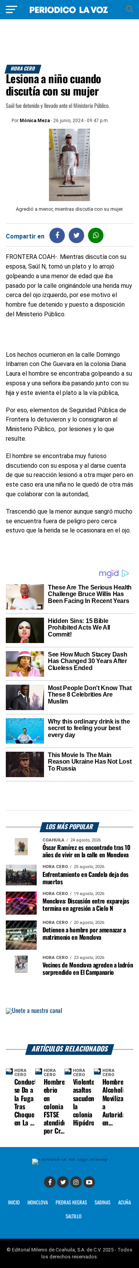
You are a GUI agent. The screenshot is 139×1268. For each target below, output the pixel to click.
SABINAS (102, 1203)
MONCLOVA (37, 1203)
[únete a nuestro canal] (69, 1026)
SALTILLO (73, 1216)
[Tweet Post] (76, 235)
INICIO (14, 1203)
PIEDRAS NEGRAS (71, 1203)
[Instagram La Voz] (76, 1182)
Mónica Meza (35, 120)
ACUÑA (124, 1203)
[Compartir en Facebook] (57, 235)
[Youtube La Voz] (89, 1182)
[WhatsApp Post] (96, 235)
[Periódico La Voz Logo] (69, 13)
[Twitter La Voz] (63, 1182)
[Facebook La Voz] (50, 1182)
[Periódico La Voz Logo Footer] (69, 1158)
